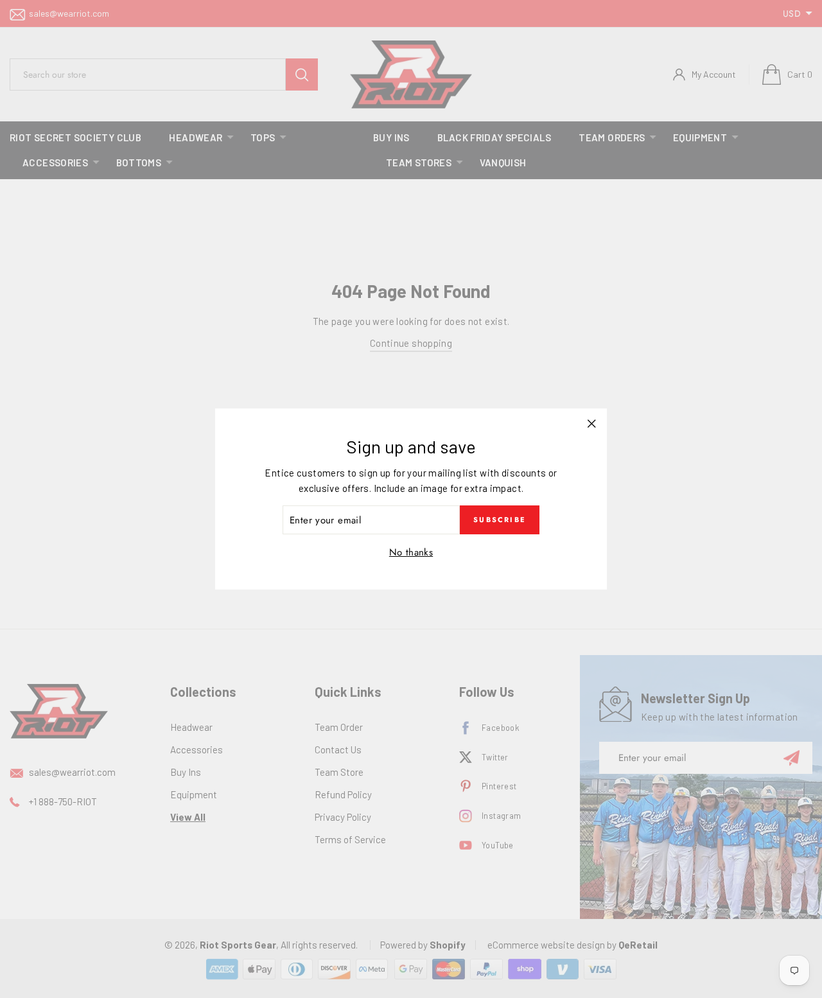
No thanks (411, 552)
